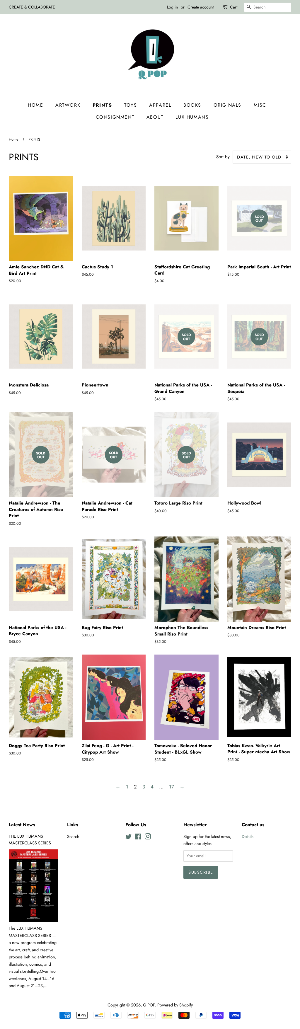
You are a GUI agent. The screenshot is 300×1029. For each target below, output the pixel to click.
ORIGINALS (227, 105)
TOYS (130, 105)
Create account (201, 7)
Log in (172, 7)
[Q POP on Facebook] (138, 838)
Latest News (22, 824)
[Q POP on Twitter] (128, 838)
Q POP (149, 1005)
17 (171, 786)
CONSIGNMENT (115, 117)
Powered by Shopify (175, 1005)
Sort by (223, 157)
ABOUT (154, 117)
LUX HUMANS (192, 117)
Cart (233, 7)
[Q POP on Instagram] (147, 838)
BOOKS (192, 105)
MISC (260, 105)
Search (73, 836)
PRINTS (102, 105)
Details (247, 836)
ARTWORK (67, 105)
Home (35, 105)
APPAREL (160, 105)
